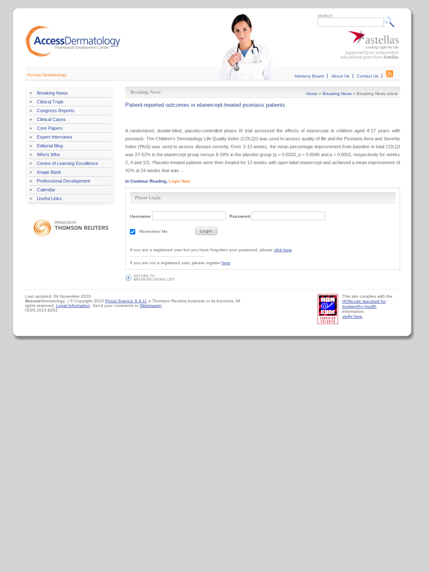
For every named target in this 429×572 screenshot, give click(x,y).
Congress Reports (56, 110)
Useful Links (49, 198)
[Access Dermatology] (73, 55)
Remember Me (154, 231)
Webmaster (151, 305)
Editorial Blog (50, 145)
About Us (340, 76)
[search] (391, 21)
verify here (352, 316)
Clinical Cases (51, 119)
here (226, 262)
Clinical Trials (50, 101)
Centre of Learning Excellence (67, 163)
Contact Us (367, 76)
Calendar (46, 189)
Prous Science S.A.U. (126, 301)
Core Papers (50, 128)
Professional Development (63, 180)
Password (240, 216)
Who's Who (48, 154)
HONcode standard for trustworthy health (364, 304)
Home (312, 93)
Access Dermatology (47, 74)
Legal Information (73, 305)
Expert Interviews (54, 136)
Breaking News (52, 92)
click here (283, 249)
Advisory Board (309, 76)
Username (140, 216)
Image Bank (49, 172)
